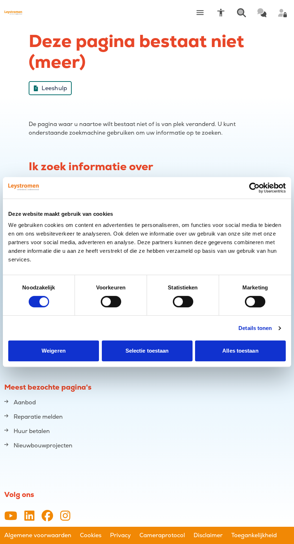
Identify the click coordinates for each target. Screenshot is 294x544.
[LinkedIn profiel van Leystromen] (29, 516)
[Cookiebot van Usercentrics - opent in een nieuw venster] (254, 187)
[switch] (111, 301)
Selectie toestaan (147, 351)
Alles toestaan (240, 351)
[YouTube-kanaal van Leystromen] (10, 516)
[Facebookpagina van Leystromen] (47, 516)
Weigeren (54, 351)
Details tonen (255, 328)
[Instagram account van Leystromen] (65, 516)
